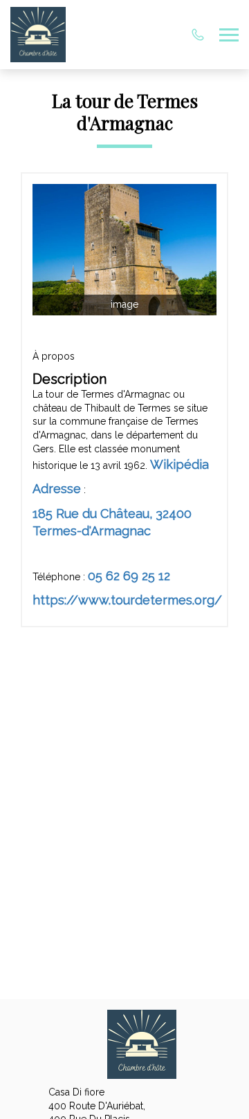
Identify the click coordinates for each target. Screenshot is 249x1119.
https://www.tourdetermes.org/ (127, 600)
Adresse (57, 488)
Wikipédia (179, 464)
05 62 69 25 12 (129, 575)
